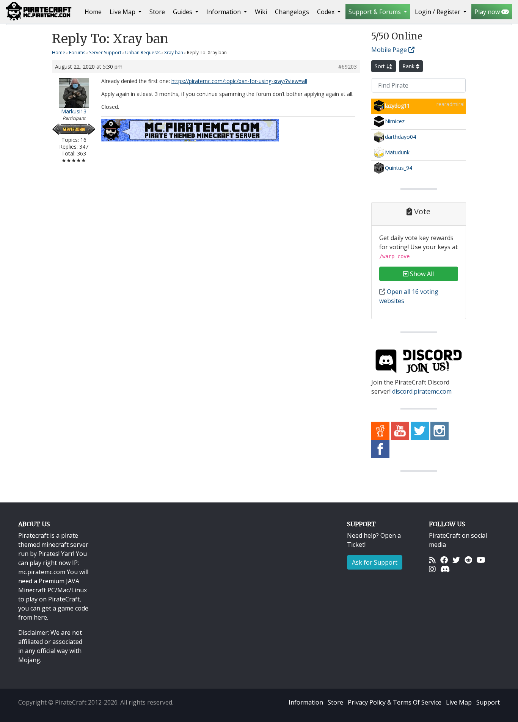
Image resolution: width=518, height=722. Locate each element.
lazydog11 (397, 105)
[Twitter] (456, 560)
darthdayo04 (400, 136)
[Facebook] (444, 560)
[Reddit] (468, 560)
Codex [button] (326, 12)
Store (157, 12)
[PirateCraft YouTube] (400, 430)
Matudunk (397, 152)
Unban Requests (142, 52)
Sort (380, 66)
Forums (77, 52)
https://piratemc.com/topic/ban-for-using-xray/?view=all (239, 81)
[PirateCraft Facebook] (380, 448)
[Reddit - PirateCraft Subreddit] (380, 430)
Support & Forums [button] (375, 12)
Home (95, 11)
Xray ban (173, 52)
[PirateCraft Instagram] (439, 430)
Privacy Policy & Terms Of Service (394, 702)
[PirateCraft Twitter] (420, 430)
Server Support (105, 52)
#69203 (347, 66)
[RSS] (432, 560)
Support (488, 702)
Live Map (459, 702)
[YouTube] (481, 560)
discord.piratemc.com (422, 391)
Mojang (29, 660)
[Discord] (445, 569)
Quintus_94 (398, 167)
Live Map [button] (123, 12)
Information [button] (224, 12)
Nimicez (395, 121)
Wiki (261, 12)
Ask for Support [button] (374, 562)
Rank (409, 66)
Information (306, 702)
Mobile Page (389, 50)
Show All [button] (421, 274)
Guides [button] (183, 12)
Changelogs (292, 12)
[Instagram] (432, 569)
